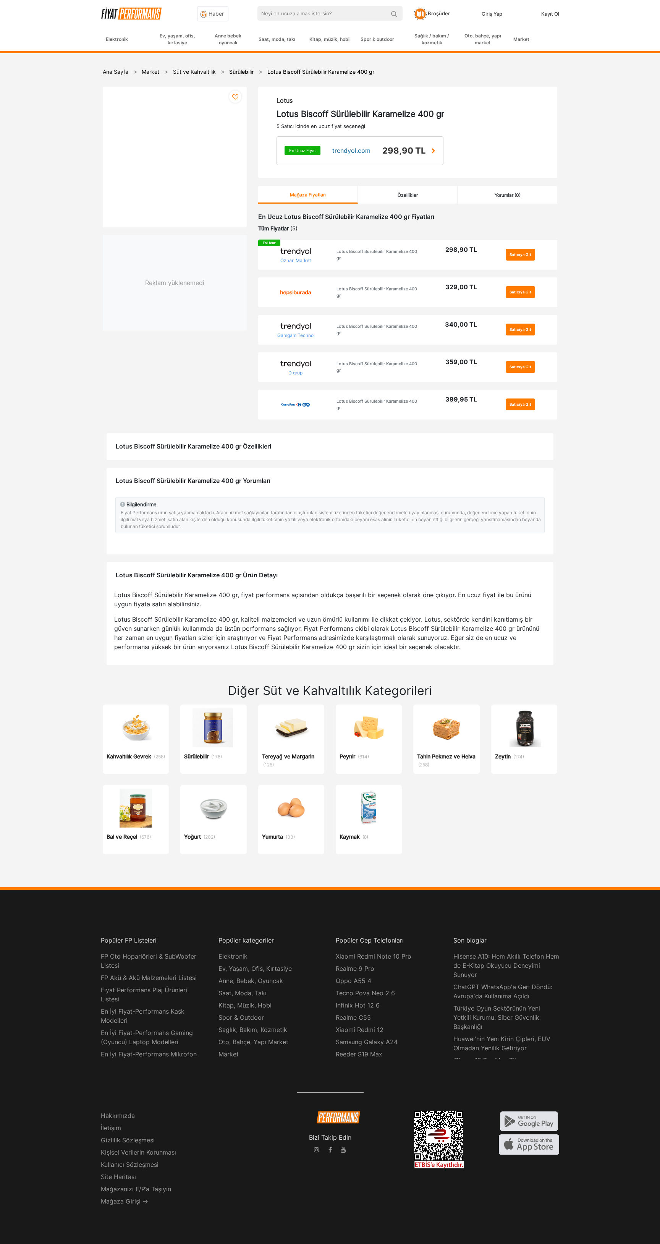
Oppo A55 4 (353, 981)
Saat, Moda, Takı (242, 993)
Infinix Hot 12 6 (358, 1005)
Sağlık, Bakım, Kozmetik (252, 1029)
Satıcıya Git (520, 254)
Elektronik (117, 39)
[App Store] (529, 1144)
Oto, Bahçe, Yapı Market (253, 1042)
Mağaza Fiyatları (308, 195)
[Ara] (394, 13)
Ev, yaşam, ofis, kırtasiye (177, 39)
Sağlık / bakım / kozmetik (431, 39)
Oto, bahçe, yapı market (482, 39)
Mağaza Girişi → (124, 1201)
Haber (215, 13)
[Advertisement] (631, 176)
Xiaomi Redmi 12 (359, 1029)
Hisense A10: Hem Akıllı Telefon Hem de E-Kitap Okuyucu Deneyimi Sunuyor (506, 965)
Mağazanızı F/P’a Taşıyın (136, 1189)
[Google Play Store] (529, 1120)
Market (521, 39)
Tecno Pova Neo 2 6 (365, 993)
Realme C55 (353, 1017)
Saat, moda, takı (277, 39)
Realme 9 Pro (355, 968)
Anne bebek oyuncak (228, 39)
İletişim (111, 1128)
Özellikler (408, 195)
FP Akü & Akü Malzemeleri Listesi (149, 978)
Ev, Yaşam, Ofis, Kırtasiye (255, 968)
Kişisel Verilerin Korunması (138, 1152)
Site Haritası (118, 1177)
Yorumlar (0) (508, 195)
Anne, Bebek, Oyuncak (250, 981)
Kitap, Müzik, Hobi (245, 1005)
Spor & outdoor (377, 39)
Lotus (285, 100)
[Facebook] (330, 1151)
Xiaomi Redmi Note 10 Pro (373, 956)
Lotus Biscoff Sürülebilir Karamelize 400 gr (376, 255)
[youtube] (343, 1151)
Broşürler (438, 13)
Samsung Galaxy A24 (367, 1042)
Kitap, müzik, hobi (329, 39)
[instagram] (316, 1151)
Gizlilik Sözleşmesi (128, 1140)
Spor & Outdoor (241, 1017)
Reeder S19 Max (359, 1054)
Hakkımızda (118, 1115)
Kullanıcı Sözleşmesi (130, 1164)
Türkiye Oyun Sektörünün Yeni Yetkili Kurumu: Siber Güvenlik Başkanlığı (496, 1017)
